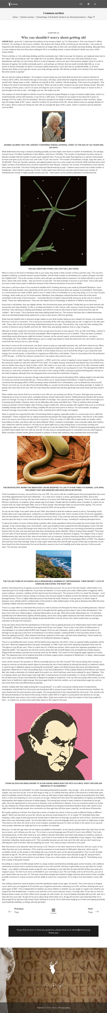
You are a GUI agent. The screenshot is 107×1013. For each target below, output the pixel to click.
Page (18, 910)
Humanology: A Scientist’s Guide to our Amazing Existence (61, 17)
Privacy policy (64, 1007)
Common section (27, 17)
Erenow (40, 1007)
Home (15, 17)
